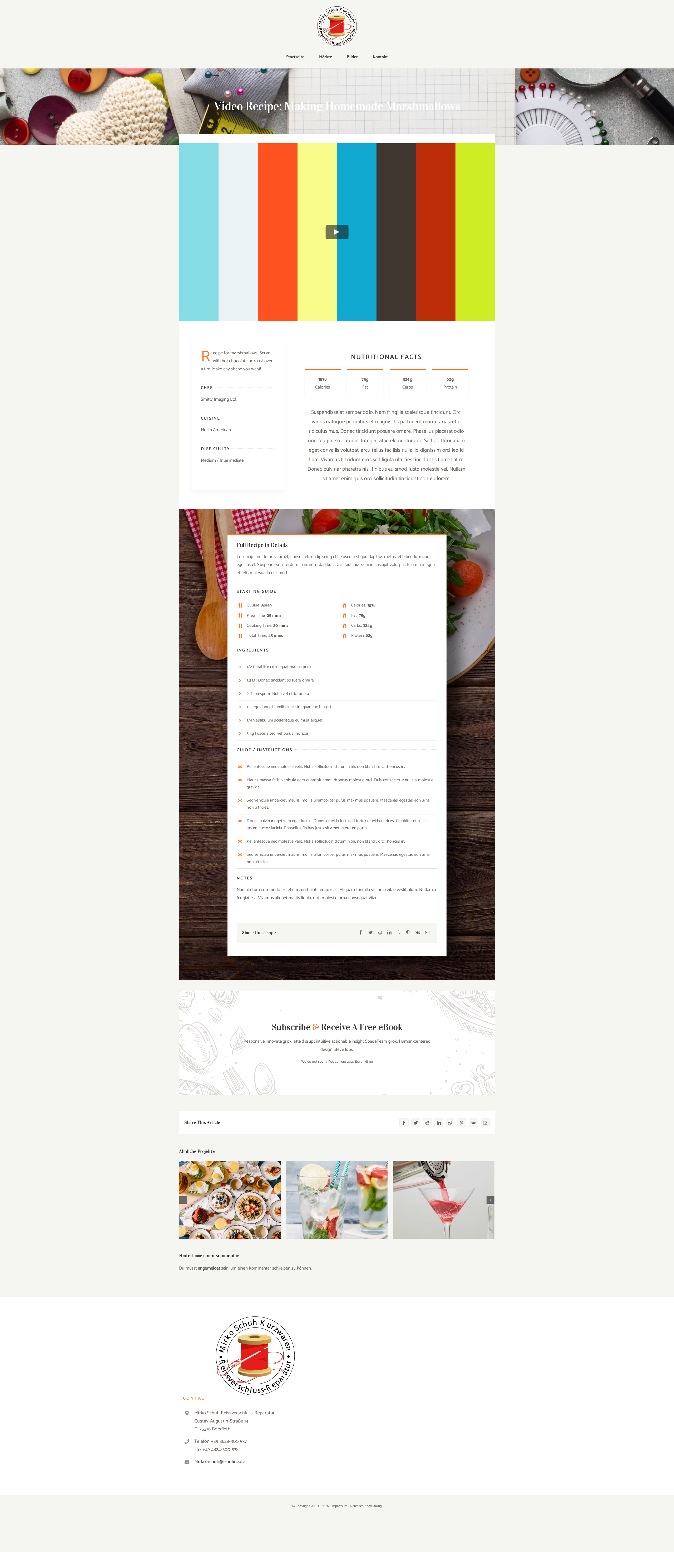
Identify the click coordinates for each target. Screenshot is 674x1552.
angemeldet (209, 1268)
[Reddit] (380, 933)
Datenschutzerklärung (366, 1506)
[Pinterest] (408, 933)
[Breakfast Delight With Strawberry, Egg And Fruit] (230, 1200)
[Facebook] (360, 933)
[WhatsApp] (398, 933)
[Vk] (418, 933)
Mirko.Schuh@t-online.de (219, 1462)
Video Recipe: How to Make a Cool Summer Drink (337, 1192)
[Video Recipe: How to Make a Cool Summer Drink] (337, 1200)
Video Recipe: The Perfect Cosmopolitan (444, 1195)
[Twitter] (370, 933)
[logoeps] (337, 8)
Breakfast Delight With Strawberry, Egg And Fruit (230, 1192)
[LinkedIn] (389, 933)
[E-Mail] (427, 933)
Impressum (339, 1506)
